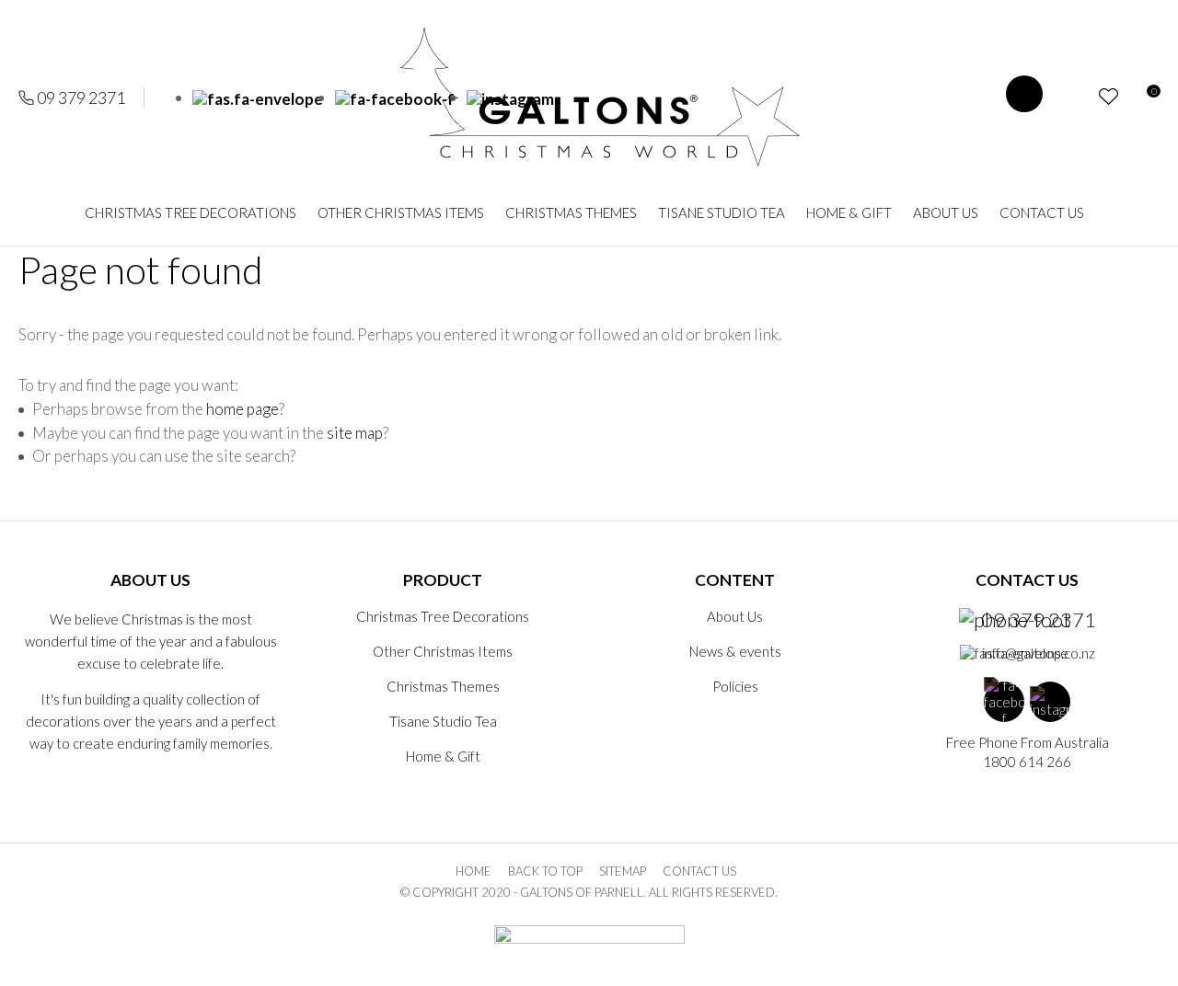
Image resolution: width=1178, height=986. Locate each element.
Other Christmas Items (401, 212)
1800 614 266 (1027, 761)
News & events (735, 651)
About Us (945, 212)
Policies (735, 686)
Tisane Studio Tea (721, 212)
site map (355, 432)
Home (473, 871)
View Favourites (1108, 96)
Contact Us (1041, 212)
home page (242, 408)
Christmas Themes (571, 212)
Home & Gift (849, 212)
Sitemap (622, 871)
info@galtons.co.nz (1038, 653)
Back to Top (545, 871)
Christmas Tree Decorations (190, 212)
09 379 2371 (81, 97)
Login (1075, 97)
